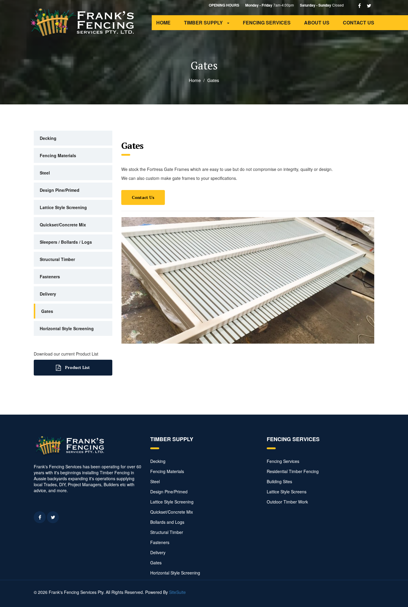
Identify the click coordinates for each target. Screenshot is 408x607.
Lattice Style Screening (63, 207)
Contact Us (143, 197)
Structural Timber (57, 259)
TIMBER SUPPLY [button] (204, 22)
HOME (163, 22)
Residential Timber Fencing (293, 471)
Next (366, 278)
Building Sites (279, 481)
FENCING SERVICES (267, 22)
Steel (45, 173)
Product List (77, 367)
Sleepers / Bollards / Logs (66, 242)
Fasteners (50, 276)
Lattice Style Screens (286, 492)
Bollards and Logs (167, 522)
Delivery (48, 294)
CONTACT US (358, 22)
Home (195, 80)
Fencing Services (283, 461)
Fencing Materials (58, 155)
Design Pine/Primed (59, 190)
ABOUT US (316, 22)
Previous (128, 278)
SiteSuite (177, 592)
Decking (48, 138)
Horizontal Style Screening (67, 328)
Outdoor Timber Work (287, 502)
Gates (47, 311)
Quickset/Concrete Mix (63, 225)
